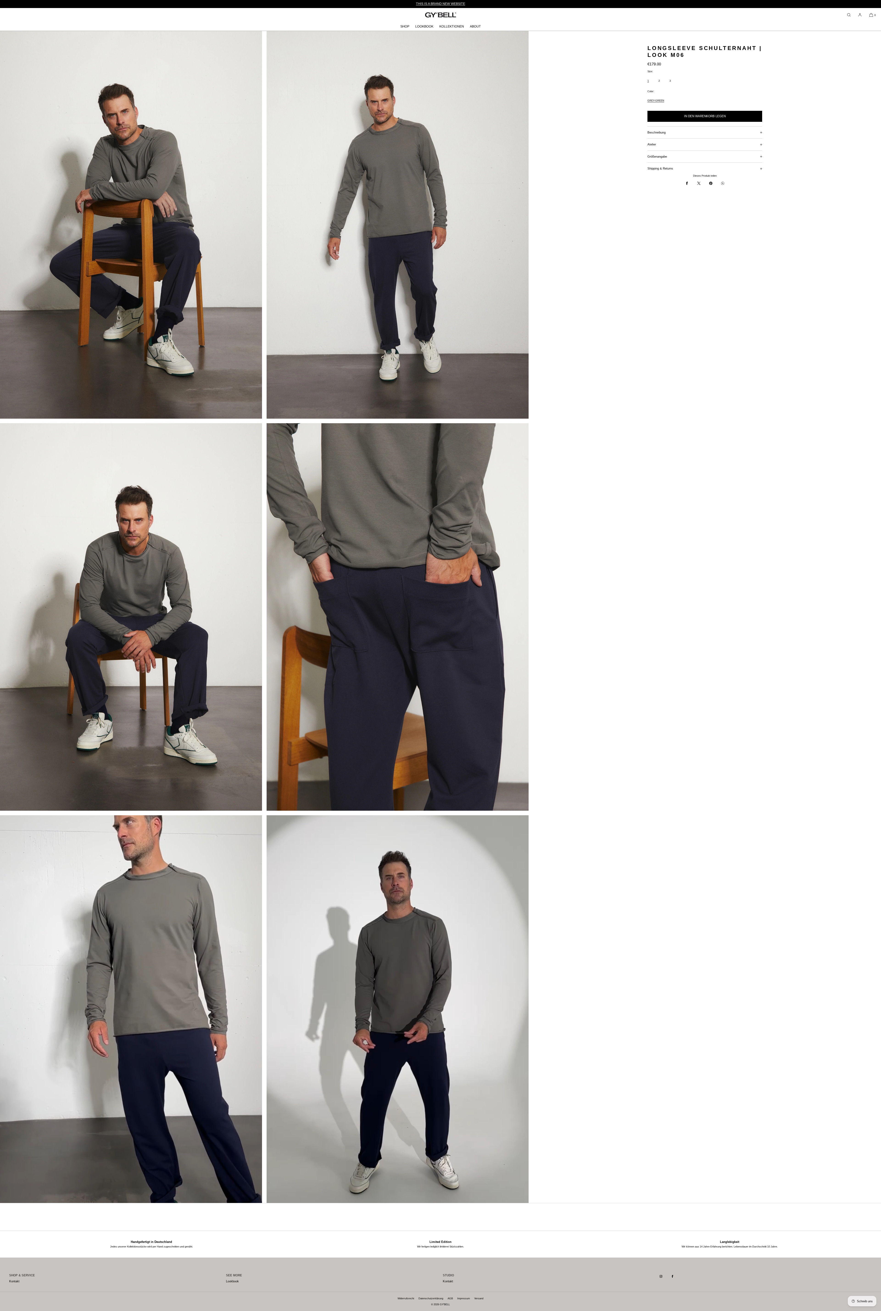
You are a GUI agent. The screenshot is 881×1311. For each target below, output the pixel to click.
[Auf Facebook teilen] (686, 183)
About (475, 26)
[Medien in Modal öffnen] (131, 225)
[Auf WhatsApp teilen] (722, 183)
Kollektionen (451, 26)
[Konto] (860, 15)
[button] (848, 15)
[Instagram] (665, 1276)
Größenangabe (657, 156)
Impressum (463, 1298)
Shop (404, 26)
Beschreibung (656, 132)
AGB (450, 1298)
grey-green (655, 100)
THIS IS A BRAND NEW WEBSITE (440, 4)
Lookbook (424, 26)
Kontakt (14, 1281)
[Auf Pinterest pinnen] (710, 183)
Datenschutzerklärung (430, 1298)
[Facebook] (676, 1276)
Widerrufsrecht (406, 1298)
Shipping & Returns (660, 168)
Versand (478, 1298)
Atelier (651, 144)
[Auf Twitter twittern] (698, 183)
